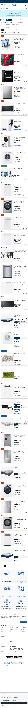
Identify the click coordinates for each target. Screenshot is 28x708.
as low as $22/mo (17, 210)
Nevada (11, 627)
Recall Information (9, 662)
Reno (10, 631)
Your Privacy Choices (21, 702)
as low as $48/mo (17, 511)
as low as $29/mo (17, 275)
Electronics (16, 19)
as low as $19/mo (17, 494)
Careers (2, 644)
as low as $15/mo (17, 47)
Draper (2, 629)
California (23, 627)
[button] (5, 1)
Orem (2, 633)
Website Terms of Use (17, 662)
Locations (3, 625)
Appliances (9, 19)
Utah (2, 627)
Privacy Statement (7, 663)
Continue (23, 621)
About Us (2, 651)
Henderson (11, 629)
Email (2, 619)
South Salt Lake (4, 636)
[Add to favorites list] (26, 36)
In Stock (7, 22)
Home (5, 662)
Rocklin (22, 629)
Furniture (3, 19)
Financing (3, 646)
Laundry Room (12, 22)
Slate (22, 22)
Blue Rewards (3, 648)
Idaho (17, 627)
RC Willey (2, 22)
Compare (25, 49)
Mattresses (22, 19)
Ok (7, 702)
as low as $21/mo (17, 479)
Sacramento (23, 631)
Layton (2, 631)
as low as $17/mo (17, 543)
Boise (17, 629)
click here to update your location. (14, 15)
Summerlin (11, 633)
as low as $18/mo (17, 129)
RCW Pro (2, 642)
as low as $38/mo (17, 460)
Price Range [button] (18, 29)
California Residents (14, 663)
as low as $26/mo (17, 444)
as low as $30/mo (17, 80)
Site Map (20, 664)
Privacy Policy (13, 700)
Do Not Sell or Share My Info (13, 664)
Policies (22, 662)
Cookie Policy (21, 663)
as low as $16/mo (17, 96)
